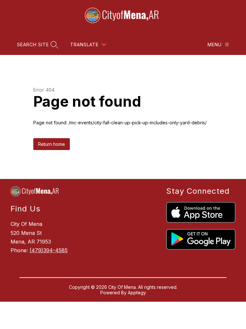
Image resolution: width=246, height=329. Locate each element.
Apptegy (137, 292)
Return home (51, 144)
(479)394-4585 (48, 250)
